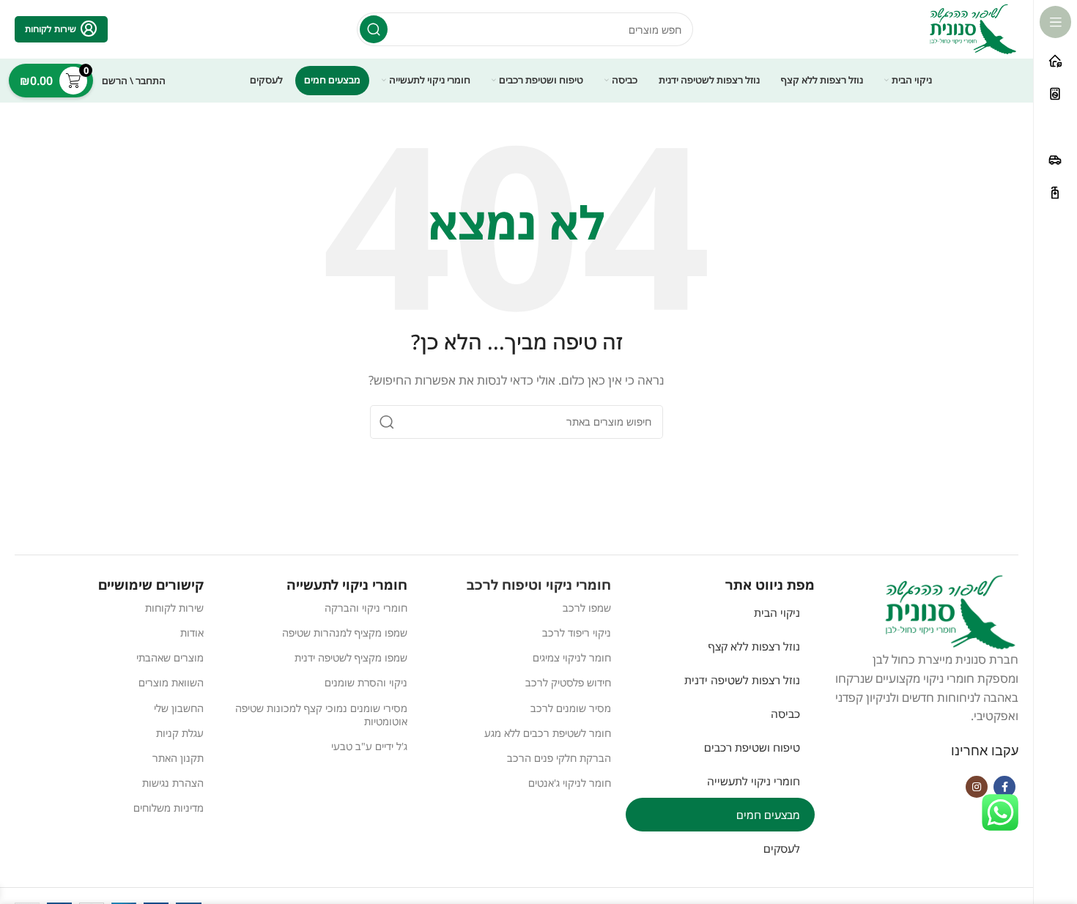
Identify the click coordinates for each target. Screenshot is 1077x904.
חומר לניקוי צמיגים (572, 657)
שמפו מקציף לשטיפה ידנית (351, 657)
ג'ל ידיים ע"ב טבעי (369, 746)
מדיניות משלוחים (168, 808)
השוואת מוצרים (171, 682)
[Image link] (950, 611)
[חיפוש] (374, 29)
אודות (192, 633)
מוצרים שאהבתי (170, 657)
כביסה (785, 713)
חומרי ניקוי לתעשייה (753, 781)
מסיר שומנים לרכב (570, 708)
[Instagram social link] (977, 787)
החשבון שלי (179, 708)
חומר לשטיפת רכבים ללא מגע (547, 733)
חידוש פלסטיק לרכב (568, 682)
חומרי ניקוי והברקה (366, 608)
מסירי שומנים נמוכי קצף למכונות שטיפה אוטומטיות (321, 714)
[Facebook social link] (1004, 787)
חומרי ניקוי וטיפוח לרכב (539, 584)
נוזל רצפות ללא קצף (754, 646)
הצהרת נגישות (173, 783)
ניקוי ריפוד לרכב (576, 633)
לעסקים (781, 848)
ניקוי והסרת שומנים (366, 682)
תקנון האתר (178, 758)
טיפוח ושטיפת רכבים (752, 747)
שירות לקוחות (174, 608)
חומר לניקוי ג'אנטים (569, 783)
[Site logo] (973, 28)
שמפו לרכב (587, 608)
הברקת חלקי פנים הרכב (559, 758)
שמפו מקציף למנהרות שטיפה (344, 633)
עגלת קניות (180, 733)
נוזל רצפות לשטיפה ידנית (742, 680)
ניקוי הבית (777, 612)
